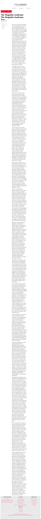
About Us (14, 8)
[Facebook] (3, 24)
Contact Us (28, 8)
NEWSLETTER (31, 1)
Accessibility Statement (29, 515)
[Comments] (3, 27)
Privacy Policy (23, 515)
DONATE (37, 1)
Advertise (21, 8)
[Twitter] (6, 24)
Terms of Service (17, 515)
